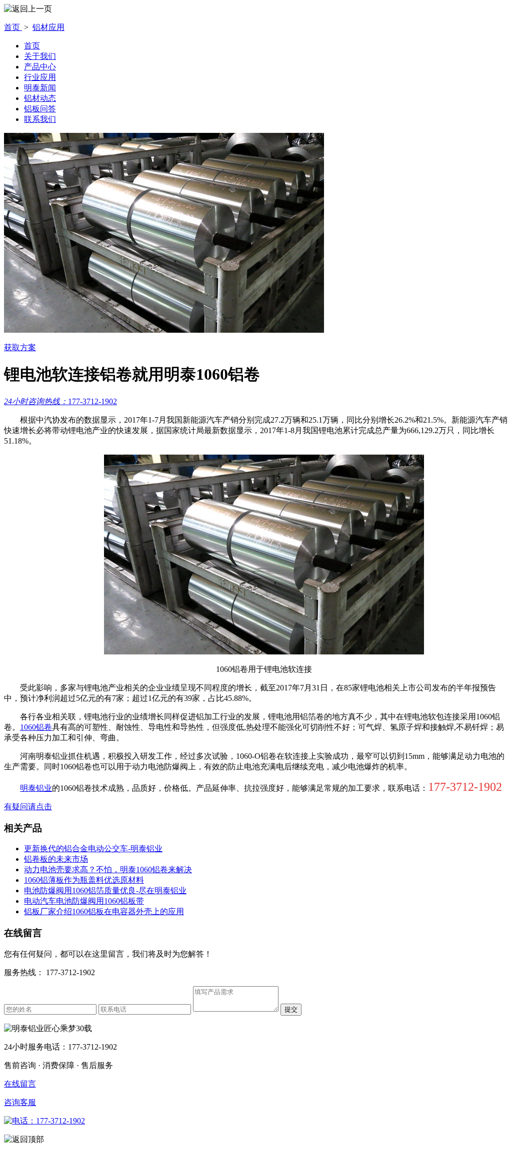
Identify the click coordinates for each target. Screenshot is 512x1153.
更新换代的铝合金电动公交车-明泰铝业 (93, 848)
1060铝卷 (36, 727)
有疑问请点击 (28, 806)
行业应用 (40, 77)
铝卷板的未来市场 (56, 859)
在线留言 (20, 1084)
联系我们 (40, 119)
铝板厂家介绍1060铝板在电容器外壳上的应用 (104, 911)
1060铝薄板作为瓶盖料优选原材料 (84, 880)
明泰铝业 (36, 788)
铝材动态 (40, 98)
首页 (13, 27)
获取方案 (20, 347)
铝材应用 (48, 27)
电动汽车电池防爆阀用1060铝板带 (84, 901)
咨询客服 (20, 1102)
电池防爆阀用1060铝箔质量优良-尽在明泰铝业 (105, 890)
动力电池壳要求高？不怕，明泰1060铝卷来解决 (108, 869)
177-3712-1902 (60, 401)
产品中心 (40, 66)
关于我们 (40, 56)
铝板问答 (40, 108)
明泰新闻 (40, 87)
